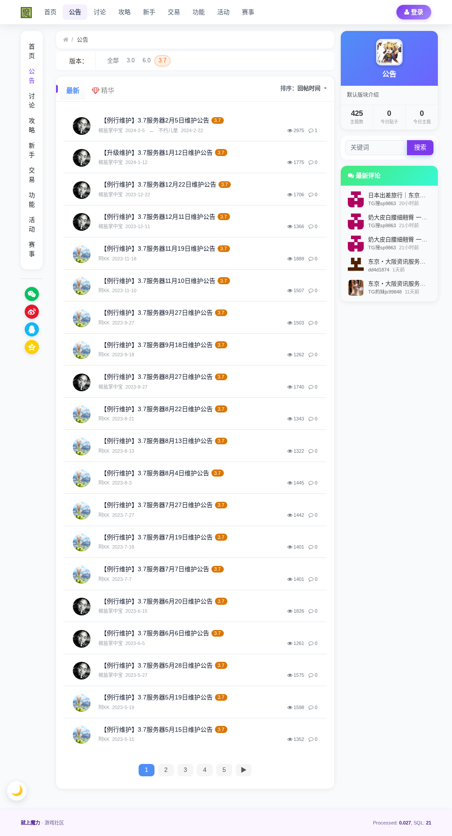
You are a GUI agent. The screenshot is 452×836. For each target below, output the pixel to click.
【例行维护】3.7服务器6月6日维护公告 (155, 633)
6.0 (147, 60)
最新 (72, 90)
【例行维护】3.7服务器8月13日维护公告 (157, 440)
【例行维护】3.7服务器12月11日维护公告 (158, 216)
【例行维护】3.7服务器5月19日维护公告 (157, 697)
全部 (113, 60)
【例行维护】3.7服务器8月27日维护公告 (157, 376)
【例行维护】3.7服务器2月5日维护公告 (155, 120)
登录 (416, 11)
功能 (198, 11)
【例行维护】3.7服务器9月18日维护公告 (157, 344)
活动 (223, 11)
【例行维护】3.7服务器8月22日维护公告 (157, 408)
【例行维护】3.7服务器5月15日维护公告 (157, 729)
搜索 (420, 147)
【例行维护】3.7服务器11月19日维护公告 (158, 248)
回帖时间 (310, 88)
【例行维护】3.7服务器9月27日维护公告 (157, 312)
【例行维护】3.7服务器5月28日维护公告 (157, 665)
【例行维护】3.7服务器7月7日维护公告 (155, 569)
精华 (106, 90)
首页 (50, 11)
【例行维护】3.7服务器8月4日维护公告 (155, 473)
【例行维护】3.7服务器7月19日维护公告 (157, 537)
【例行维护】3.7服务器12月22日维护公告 (158, 184)
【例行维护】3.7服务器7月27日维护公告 (157, 504)
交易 (174, 11)
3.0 (131, 60)
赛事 (248, 11)
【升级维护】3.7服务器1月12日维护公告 (157, 152)
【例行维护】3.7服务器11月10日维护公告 (158, 280)
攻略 (124, 11)
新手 (149, 11)
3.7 (162, 60)
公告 (75, 11)
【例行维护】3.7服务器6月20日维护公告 (157, 601)
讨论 (100, 11)
